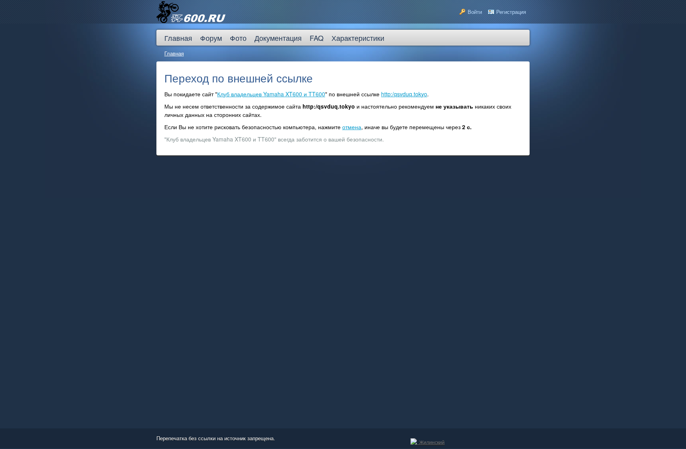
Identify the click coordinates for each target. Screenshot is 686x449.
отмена (351, 127)
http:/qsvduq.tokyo (404, 94)
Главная (174, 53)
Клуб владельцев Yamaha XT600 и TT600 (271, 94)
